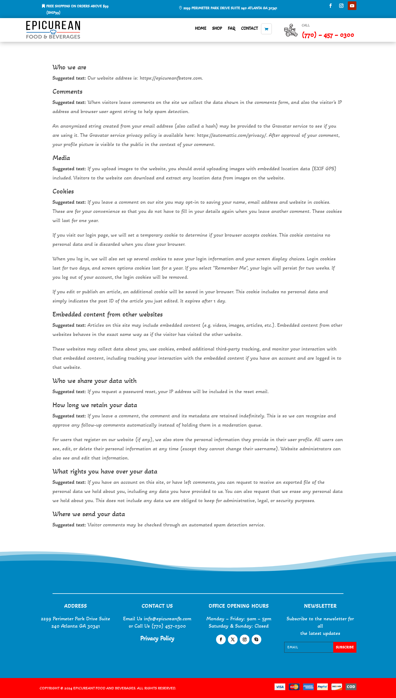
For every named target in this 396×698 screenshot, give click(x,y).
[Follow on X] (233, 639)
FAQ (231, 28)
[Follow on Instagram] (341, 5)
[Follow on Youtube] (352, 5)
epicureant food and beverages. (105, 688)
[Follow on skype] (256, 639)
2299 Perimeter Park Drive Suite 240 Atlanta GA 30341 (230, 8)
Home (200, 28)
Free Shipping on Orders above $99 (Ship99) (77, 9)
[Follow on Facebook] (330, 5)
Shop (217, 28)
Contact (249, 28)
